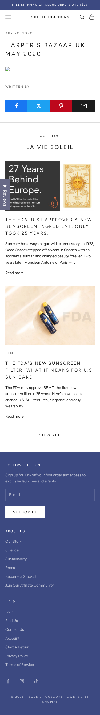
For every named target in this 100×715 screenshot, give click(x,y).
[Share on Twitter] (39, 106)
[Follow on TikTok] (35, 681)
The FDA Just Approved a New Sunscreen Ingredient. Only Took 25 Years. (48, 226)
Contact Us (14, 629)
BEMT (10, 353)
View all (50, 435)
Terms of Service (19, 664)
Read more (14, 272)
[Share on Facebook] (16, 106)
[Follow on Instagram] (22, 681)
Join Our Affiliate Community (29, 585)
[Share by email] (84, 106)
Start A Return (17, 647)
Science (12, 550)
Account (12, 638)
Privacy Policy (16, 655)
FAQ (9, 612)
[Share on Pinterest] (61, 106)
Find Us (11, 620)
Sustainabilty (16, 558)
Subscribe (25, 512)
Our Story (13, 541)
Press (10, 567)
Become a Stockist (21, 576)
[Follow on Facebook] (8, 681)
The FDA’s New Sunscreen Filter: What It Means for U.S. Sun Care (49, 370)
